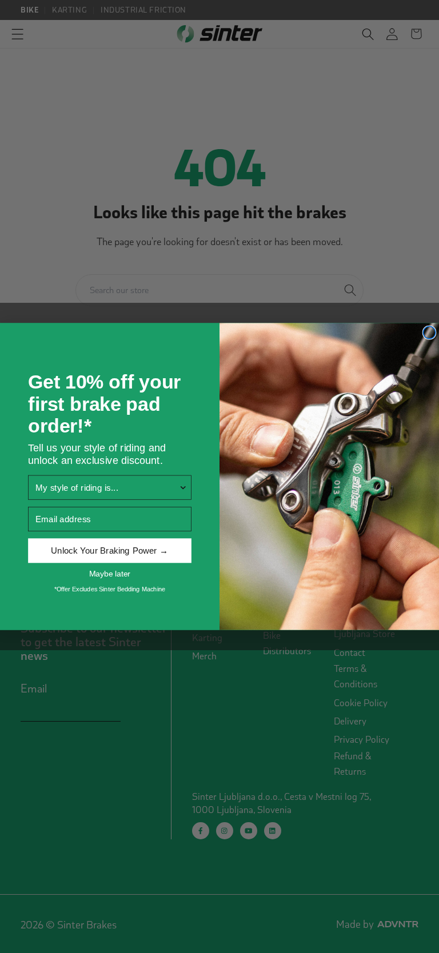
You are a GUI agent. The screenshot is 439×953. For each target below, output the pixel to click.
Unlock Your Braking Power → (109, 550)
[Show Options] (183, 487)
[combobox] (106, 487)
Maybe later (109, 573)
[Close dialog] (429, 332)
